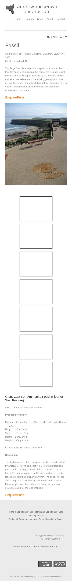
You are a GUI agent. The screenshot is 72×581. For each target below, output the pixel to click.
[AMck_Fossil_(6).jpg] (36, 236)
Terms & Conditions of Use (20, 512)
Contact (60, 18)
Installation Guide (54, 519)
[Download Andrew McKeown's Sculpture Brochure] (60, 566)
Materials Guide (37, 519)
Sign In (36, 576)
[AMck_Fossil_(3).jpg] (36, 319)
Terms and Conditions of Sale (49, 512)
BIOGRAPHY (59, 37)
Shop (40, 18)
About (49, 18)
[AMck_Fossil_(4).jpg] (36, 291)
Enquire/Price (14, 97)
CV (48, 37)
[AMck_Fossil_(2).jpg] (36, 264)
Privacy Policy (36, 515)
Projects (29, 18)
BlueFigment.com (54, 576)
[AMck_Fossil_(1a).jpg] (36, 347)
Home (18, 18)
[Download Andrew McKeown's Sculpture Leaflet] (45, 566)
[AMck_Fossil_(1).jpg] (36, 208)
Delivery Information (18, 519)
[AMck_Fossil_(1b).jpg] (36, 374)
